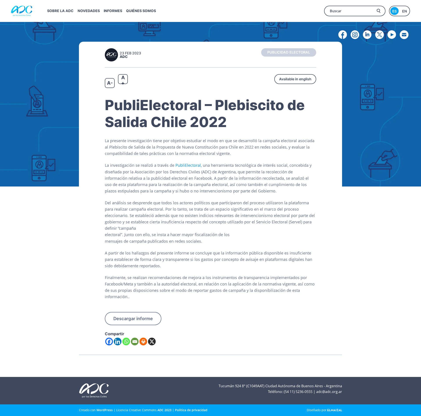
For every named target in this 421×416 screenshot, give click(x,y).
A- (110, 83)
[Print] (143, 341)
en (404, 11)
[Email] (135, 341)
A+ (123, 79)
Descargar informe (133, 318)
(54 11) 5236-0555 (298, 391)
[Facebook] (109, 341)
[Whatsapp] (126, 341)
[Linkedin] (117, 341)
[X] (152, 341)
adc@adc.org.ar (329, 391)
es (394, 11)
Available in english (295, 79)
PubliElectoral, (188, 165)
